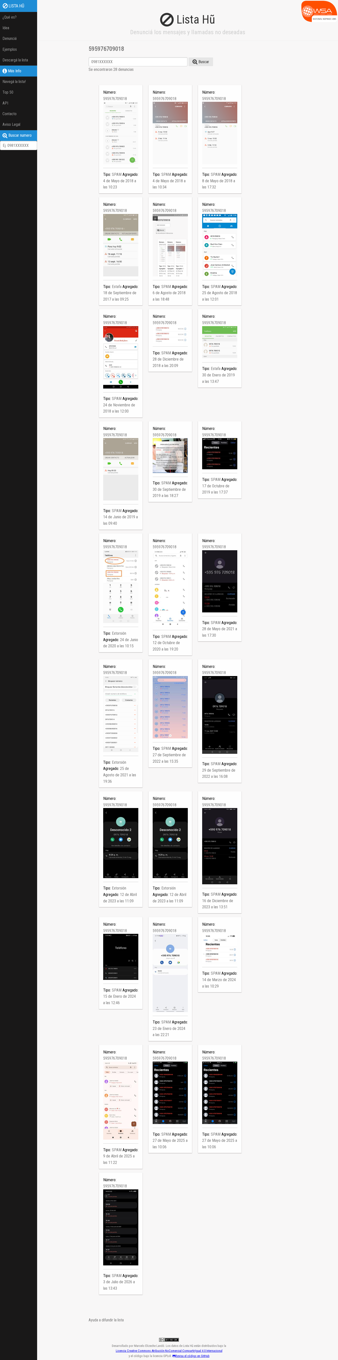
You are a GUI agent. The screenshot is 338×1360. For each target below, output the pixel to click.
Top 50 (7, 92)
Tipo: (107, 174)
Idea (5, 28)
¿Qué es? (9, 17)
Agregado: (130, 174)
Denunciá (9, 38)
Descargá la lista (15, 60)
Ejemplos (9, 49)
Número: (109, 92)
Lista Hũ (16, 5)
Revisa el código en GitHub (192, 1356)
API (5, 103)
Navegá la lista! (14, 81)
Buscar (203, 61)
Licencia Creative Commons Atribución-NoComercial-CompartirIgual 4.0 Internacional (169, 1351)
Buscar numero (19, 135)
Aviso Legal (11, 124)
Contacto (9, 113)
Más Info (14, 71)
